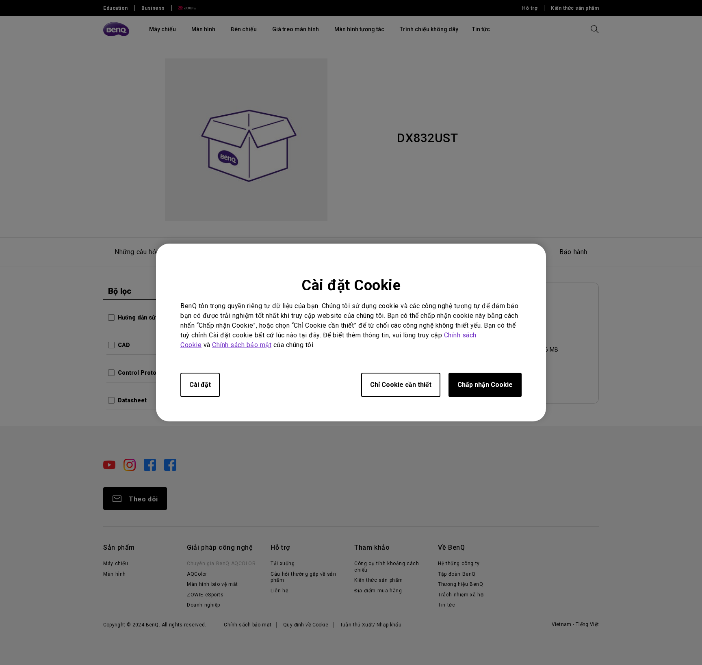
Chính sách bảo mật (241, 345)
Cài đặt (200, 385)
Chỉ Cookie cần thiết (400, 385)
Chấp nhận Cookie (485, 385)
